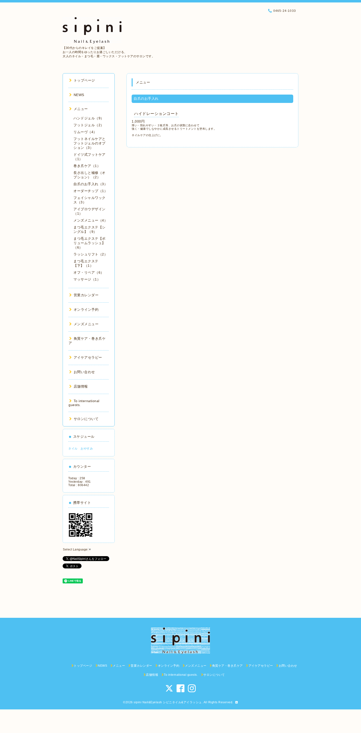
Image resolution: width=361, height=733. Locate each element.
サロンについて (86, 419)
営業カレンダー (86, 295)
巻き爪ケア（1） (86, 166)
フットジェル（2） (88, 125)
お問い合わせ (84, 372)
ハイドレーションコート (156, 114)
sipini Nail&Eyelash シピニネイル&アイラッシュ (168, 702)
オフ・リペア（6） (88, 272)
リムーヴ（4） (85, 132)
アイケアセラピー (88, 357)
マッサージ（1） (86, 279)
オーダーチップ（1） (90, 191)
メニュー (81, 109)
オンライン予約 (86, 309)
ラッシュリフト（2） (90, 254)
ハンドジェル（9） (88, 118)
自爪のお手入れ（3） (90, 184)
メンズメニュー (86, 324)
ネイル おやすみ (80, 448)
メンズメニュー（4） (90, 220)
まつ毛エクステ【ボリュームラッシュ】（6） (89, 243)
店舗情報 (81, 386)
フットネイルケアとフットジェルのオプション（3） (89, 143)
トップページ (84, 80)
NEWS (79, 95)
